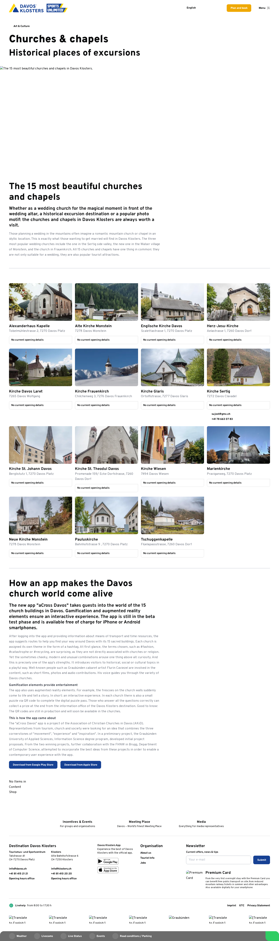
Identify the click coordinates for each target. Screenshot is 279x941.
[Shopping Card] (216, 8)
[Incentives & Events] (77, 816)
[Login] (206, 8)
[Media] (201, 816)
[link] (40, 302)
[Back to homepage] (38, 8)
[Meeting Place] (139, 816)
